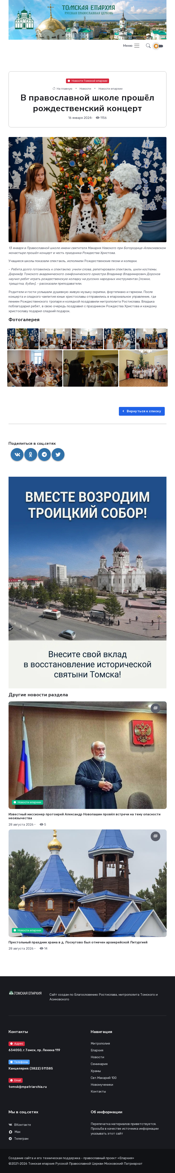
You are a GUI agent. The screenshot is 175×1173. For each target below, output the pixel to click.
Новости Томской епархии (89, 80)
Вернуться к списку (143, 411)
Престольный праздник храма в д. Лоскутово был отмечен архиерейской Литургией (78, 942)
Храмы (96, 1071)
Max (17, 1132)
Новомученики (102, 1085)
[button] (147, 46)
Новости (85, 88)
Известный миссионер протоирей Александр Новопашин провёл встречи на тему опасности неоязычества (84, 816)
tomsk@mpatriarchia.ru (28, 1087)
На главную (64, 88)
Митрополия (100, 1043)
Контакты (98, 1091)
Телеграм (21, 1139)
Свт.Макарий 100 (104, 1078)
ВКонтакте (22, 1125)
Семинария (99, 1064)
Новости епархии (110, 88)
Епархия (97, 1050)
